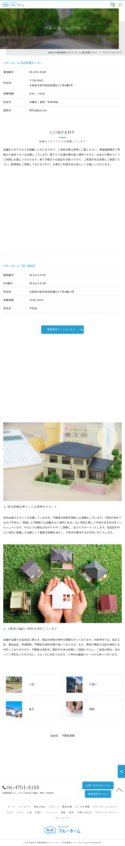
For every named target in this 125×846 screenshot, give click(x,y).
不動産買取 (68, 735)
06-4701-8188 (37, 72)
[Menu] (120, 4)
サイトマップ (62, 818)
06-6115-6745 (37, 275)
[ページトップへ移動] (119, 789)
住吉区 (54, 735)
